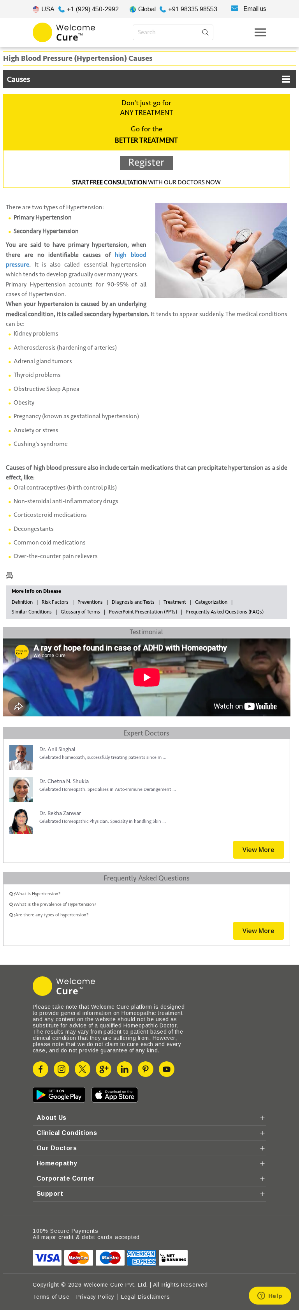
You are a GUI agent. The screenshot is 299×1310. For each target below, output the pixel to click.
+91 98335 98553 (192, 9)
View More (258, 849)
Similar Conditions (32, 612)
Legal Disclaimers (145, 1297)
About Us (52, 1117)
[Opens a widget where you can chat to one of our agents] (269, 1296)
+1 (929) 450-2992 (93, 9)
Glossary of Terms (80, 612)
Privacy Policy (95, 1297)
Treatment (175, 602)
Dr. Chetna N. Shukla (64, 781)
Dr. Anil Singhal (57, 749)
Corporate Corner (66, 1178)
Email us (254, 8)
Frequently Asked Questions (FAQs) (225, 612)
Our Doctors (57, 1148)
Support (50, 1193)
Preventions (90, 602)
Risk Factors (55, 602)
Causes (18, 79)
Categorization (211, 602)
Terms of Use (51, 1297)
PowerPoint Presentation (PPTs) (143, 612)
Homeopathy (57, 1163)
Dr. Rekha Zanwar (60, 813)
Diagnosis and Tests (133, 602)
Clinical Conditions (67, 1133)
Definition (22, 602)
